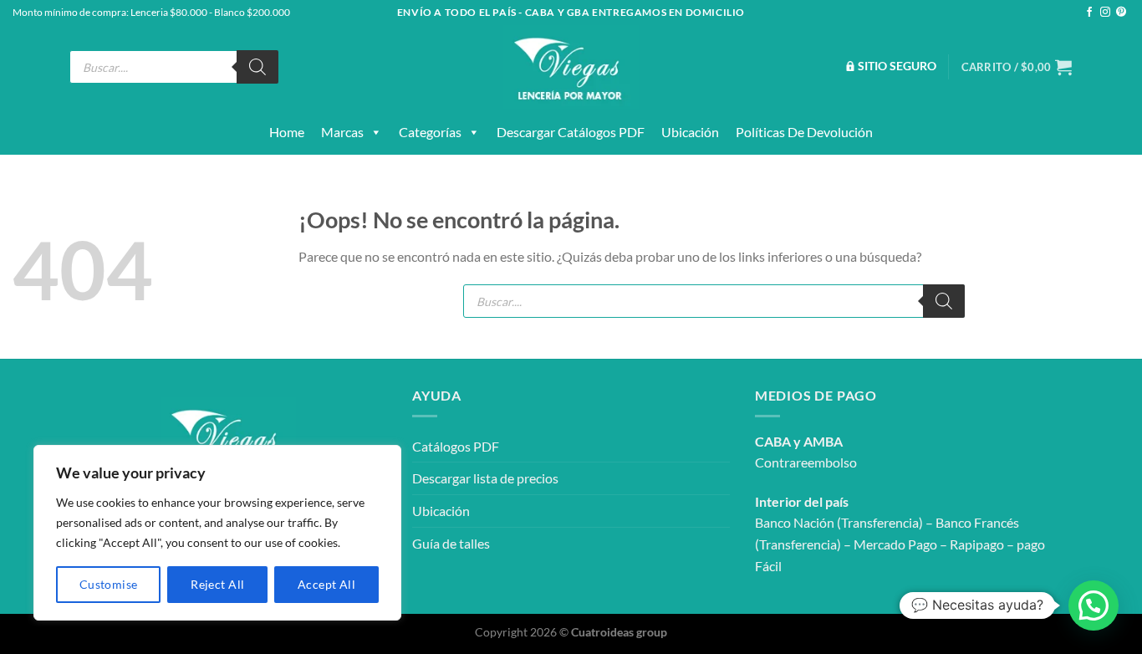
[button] (1093, 605)
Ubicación (690, 132)
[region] (217, 533)
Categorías (430, 132)
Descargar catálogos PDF (571, 132)
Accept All (326, 584)
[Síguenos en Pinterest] (1121, 12)
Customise (108, 584)
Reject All (217, 584)
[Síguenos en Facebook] (1089, 12)
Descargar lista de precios (485, 478)
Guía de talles (451, 543)
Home (286, 132)
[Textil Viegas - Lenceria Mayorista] (571, 67)
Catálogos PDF (455, 446)
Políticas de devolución (804, 132)
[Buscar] (257, 67)
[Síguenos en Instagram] (1105, 12)
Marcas (342, 132)
